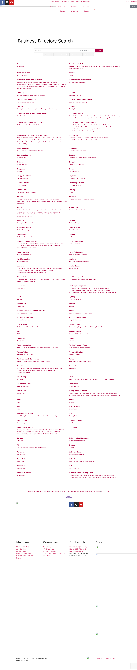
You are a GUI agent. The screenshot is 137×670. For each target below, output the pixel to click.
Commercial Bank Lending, (60, 201)
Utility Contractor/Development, (31, 361)
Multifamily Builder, (74, 129)
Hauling (72, 234)
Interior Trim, (78, 313)
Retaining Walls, (92, 288)
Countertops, (73, 137)
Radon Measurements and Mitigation (80, 361)
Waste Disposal (45, 361)
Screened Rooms (85, 347)
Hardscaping (21, 234)
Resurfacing (21, 377)
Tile (18, 445)
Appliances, (20, 281)
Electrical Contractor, (56, 139)
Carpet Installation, (36, 212)
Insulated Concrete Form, (76, 118)
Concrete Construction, (100, 116)
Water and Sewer (75, 452)
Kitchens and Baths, (23, 279)
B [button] (48, 54)
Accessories (21, 64)
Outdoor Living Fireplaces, (77, 327)
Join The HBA (105, 491)
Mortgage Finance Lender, (24, 199)
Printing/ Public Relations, (83, 66)
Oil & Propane (22, 324)
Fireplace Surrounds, (75, 199)
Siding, (76, 393)
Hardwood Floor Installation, (51, 212)
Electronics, (45, 245)
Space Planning (74, 406)
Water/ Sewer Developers (76, 454)
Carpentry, (72, 95)
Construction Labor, (44, 82)
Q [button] (76, 54)
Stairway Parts (73, 416)
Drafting (20, 162)
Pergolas (40, 150)
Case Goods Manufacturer (26, 99)
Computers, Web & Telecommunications (32, 113)
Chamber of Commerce (24, 88)
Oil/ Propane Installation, (24, 327)
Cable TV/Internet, (22, 247)
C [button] (50, 54)
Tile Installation (42, 447)
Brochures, (102, 66)
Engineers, (72, 178)
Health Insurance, (36, 270)
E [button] (54, 54)
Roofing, (71, 393)
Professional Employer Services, (56, 86)
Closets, (71, 109)
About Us (61, 7)
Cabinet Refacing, (28, 95)
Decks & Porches (23, 148)
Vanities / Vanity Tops (30, 281)
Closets (72, 106)
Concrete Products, (74, 116)
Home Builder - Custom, (76, 125)
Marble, (88, 139)
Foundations (73, 207)
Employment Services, (40, 84)
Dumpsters (21, 169)
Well (70, 466)
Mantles (72, 304)
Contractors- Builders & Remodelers (82, 122)
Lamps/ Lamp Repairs (75, 299)
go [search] (100, 50)
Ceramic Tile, (33, 447)
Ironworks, (28, 416)
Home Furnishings (76, 241)
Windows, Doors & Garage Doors (81, 473)
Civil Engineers (80, 178)
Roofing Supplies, (84, 393)
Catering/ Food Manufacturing (78, 102)
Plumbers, (20, 137)
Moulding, (86, 313)
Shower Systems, (45, 347)
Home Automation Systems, (33, 245)
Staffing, (50, 84)
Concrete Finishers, (114, 116)
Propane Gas (36, 327)
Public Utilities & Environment (28, 359)
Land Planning (22, 286)
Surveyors (20, 438)
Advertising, (94, 66)
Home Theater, (49, 243)
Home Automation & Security (27, 241)
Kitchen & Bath (22, 277)
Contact (86, 11)
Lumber (45, 125)
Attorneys (19, 299)
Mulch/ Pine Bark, (74, 292)
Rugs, (55, 214)
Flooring (20, 207)
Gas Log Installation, (23, 223)
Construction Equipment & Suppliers (30, 122)
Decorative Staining (24, 155)
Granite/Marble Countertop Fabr (100, 139)
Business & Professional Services (29, 80)
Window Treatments (24, 473)
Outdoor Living (74, 324)
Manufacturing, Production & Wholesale (31, 310)
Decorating (73, 148)
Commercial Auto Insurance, (25, 272)
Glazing (72, 220)
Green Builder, (85, 129)
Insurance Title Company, (48, 370)
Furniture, (92, 379)
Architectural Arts (23, 73)
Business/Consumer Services (80, 80)
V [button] (85, 54)
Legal (19, 297)
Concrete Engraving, (102, 118)
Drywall (72, 162)
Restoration (73, 366)
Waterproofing (22, 466)
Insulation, (72, 261)
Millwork (72, 310)
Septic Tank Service (75, 386)
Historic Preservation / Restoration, (79, 131)
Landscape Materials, (75, 290)
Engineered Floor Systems (24, 216)
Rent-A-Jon (29, 354)
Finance (20, 196)
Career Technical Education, (25, 84)
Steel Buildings (21, 423)
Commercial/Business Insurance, (43, 268)
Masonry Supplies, (32, 429)
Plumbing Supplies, (34, 347)
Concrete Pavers (114, 118)
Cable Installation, (55, 245)
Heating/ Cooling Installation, (31, 137)
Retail (71, 377)
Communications (29, 116)
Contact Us (96, 491)
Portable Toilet (22, 352)
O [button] (72, 54)
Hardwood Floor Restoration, (53, 210)
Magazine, (109, 66)
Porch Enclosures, (74, 347)
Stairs (71, 413)
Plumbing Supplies (24, 345)
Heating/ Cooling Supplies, (41, 139)
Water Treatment (75, 459)
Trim (90, 313)
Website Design (78, 658)
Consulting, (54, 82)
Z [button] (92, 54)
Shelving (76, 109)
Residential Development (88, 279)
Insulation (72, 259)
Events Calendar (55, 491)
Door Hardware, (84, 475)
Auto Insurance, (28, 268)
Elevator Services (74, 171)
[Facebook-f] (2, 2)
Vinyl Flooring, (49, 214)
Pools (102, 327)
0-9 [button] (44, 54)
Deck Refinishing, (32, 150)
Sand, (47, 431)
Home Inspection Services (24, 254)
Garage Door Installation (109, 477)
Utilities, (19, 361)
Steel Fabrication (75, 420)
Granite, (79, 137)
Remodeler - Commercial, (89, 126)
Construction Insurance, (24, 270)
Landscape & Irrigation (77, 286)
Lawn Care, (85, 290)
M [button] (68, 54)
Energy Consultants (24, 176)
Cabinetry (20, 92)
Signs (19, 399)
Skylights (72, 399)
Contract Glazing (74, 223)
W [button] (87, 54)
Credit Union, (21, 201)
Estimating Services (76, 183)
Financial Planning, (30, 201)
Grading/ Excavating (23, 230)
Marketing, (72, 66)
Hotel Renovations (23, 259)
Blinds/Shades (21, 475)
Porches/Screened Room (78, 345)
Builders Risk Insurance (41, 272)
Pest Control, (20, 192)
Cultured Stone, (36, 431)
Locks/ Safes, (21, 416)
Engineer (72, 176)
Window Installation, (108, 475)
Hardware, (77, 379)
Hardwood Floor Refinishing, (25, 214)
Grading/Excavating (24, 227)
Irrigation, (96, 292)
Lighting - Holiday (22, 143)
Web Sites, (20, 116)
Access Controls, (60, 243)
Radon (71, 359)
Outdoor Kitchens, (90, 327)
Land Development (76, 277)
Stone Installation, (55, 431)
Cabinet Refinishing (39, 95)
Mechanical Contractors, (55, 142)
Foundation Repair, (74, 210)
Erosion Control (23, 183)
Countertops (73, 135)
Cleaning (20, 106)
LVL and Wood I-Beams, (35, 125)
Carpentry (72, 92)
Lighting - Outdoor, (42, 142)
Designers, (72, 157)
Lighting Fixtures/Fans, (47, 137)
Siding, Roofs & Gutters (78, 391)
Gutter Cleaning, (41, 109)
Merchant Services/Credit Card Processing (44, 416)
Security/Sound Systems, (37, 243)
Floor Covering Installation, (37, 210)
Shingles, (92, 393)
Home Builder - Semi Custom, (106, 126)
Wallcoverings (22, 452)
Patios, (98, 327)
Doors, (77, 475)
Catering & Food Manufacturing (80, 99)
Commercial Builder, (75, 126)
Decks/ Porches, (21, 150)
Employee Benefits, (48, 270)
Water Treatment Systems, (77, 461)
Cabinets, (19, 95)
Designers (72, 155)
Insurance (20, 266)
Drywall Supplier (79, 164)
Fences (71, 192)
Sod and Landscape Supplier (108, 292)
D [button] (52, 54)
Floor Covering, (21, 212)
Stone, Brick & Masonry (25, 427)
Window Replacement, (75, 477)
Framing (78, 95)
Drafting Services (22, 164)
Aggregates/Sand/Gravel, (56, 429)
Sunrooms (73, 427)
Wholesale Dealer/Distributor (25, 313)
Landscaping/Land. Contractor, (78, 288)
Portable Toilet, (21, 354)
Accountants (20, 203)
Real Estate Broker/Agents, (25, 368)
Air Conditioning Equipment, (25, 139)
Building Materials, (22, 125)
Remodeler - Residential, (91, 125)
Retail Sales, (84, 379)
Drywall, (71, 164)
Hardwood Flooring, (22, 210)
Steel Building (22, 420)
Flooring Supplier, (39, 214)
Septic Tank (73, 384)
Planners (71, 340)
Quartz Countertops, (103, 137)
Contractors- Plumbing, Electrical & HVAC (32, 135)
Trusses (72, 445)
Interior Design (74, 266)
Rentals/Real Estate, (56, 368)
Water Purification (90, 461)
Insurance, (20, 268)
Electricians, (58, 137)
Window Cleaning (52, 109)
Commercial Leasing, (34, 370)
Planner (72, 338)
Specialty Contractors (25, 413)
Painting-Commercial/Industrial (84, 334)
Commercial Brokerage (23, 372)
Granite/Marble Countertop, (77, 139)
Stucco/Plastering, (43, 433)
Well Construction (74, 468)
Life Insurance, (57, 268)
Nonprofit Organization (77, 317)
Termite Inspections (30, 192)
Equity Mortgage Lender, (44, 201)
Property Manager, (22, 370)
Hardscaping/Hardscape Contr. (26, 236)
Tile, (18, 447)
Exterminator (21, 190)
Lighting (72, 297)
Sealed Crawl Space (24, 384)
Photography (21, 338)
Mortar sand (53, 433)
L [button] (66, 54)
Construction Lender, (55, 199)
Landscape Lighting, (104, 288)
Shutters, (79, 395)
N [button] (70, 54)
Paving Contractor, (90, 118)
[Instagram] (7, 2)
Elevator (72, 169)
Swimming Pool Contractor (79, 438)
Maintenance (21, 304)
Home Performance (76, 252)
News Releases (44, 491)
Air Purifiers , (32, 142)
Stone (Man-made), (22, 433)
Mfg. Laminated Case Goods (25, 102)
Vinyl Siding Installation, (89, 395)
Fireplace (72, 196)
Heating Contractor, (22, 142)
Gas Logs (20, 220)
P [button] (74, 54)
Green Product (74, 227)
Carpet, (28, 212)
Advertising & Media (76, 64)
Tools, (97, 379)
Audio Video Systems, (23, 243)
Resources (74, 11)
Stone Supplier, (33, 433)
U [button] (83, 54)
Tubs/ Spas (54, 347)
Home (52, 7)
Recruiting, (56, 84)
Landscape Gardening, (96, 290)
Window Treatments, (96, 475)
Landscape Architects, (86, 292)
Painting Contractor (76, 331)
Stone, (25, 429)
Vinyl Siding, (72, 395)
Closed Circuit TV (33, 247)
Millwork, (71, 313)
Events (62, 11)
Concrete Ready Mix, (87, 116)
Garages (92, 131)
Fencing (72, 190)
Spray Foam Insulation (82, 261)
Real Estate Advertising (76, 68)
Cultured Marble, (43, 429)
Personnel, (63, 84)
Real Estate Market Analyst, (41, 368)
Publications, (116, 66)
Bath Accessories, (34, 279)
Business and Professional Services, (27, 82)
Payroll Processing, (22, 86)
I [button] (61, 54)
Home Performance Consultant (78, 254)
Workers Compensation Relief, (38, 86)
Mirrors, (71, 379)
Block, (43, 431)
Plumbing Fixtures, (22, 347)
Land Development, (75, 279)
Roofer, (98, 393)
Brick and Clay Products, (24, 431)
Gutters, (103, 393)
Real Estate (21, 366)
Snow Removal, (108, 290)
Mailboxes (112, 379)
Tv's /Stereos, (21, 245)
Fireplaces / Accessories (89, 199)
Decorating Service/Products (77, 150)
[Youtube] (11, 2)
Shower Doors (22, 391)
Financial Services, (38, 199)
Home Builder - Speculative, (107, 125)
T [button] (81, 54)
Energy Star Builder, (95, 129)
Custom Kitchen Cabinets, (57, 279)
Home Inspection (23, 252)
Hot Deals (64, 491)
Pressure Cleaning (76, 352)
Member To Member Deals (76, 491)
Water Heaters (22, 459)
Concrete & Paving (76, 113)
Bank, (46, 199)
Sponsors (86, 7)
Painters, (71, 334)
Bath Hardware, (44, 279)
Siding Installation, (111, 393)
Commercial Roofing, (103, 395)
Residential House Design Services (86, 157)
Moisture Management (25, 317)
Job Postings (88, 491)
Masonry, (19, 429)
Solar (19, 406)
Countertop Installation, (89, 137)
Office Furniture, (104, 379)
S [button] (79, 54)
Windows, (72, 475)
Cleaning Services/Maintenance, (26, 109)
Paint (19, 331)
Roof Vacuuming (115, 395)
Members (74, 7)
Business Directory (33, 491)
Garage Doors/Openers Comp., (92, 477)
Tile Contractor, (24, 447)
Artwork (72, 73)
